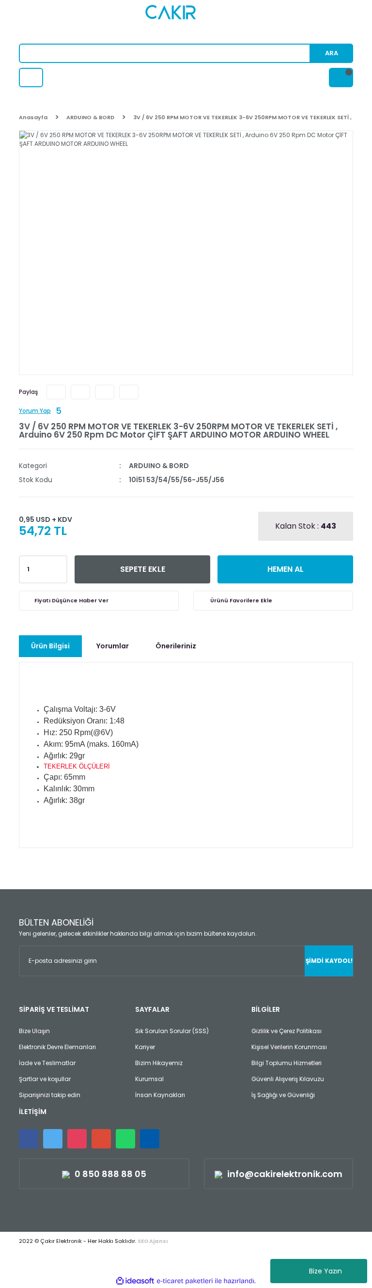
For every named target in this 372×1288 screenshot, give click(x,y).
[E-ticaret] (184, 1281)
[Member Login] (31, 77)
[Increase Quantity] (58, 566)
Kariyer (145, 1047)
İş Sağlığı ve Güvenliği (283, 1095)
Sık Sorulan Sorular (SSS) (172, 1031)
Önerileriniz (175, 646)
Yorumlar (112, 646)
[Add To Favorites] (273, 601)
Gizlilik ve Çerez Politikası (286, 1031)
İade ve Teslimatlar (47, 1063)
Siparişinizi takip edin (49, 1095)
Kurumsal (149, 1079)
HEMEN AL (285, 569)
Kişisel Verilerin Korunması (289, 1047)
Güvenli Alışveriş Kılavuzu (287, 1079)
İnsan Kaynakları (160, 1095)
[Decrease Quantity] (58, 572)
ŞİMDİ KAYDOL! (329, 961)
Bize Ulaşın (34, 1031)
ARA (331, 53)
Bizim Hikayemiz (159, 1063)
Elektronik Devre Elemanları (57, 1047)
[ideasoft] (135, 1281)
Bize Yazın (325, 1271)
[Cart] (341, 77)
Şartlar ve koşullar (45, 1079)
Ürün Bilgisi (50, 646)
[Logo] (186, 22)
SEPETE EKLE (142, 569)
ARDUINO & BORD (159, 466)
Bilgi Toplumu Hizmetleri (286, 1063)
